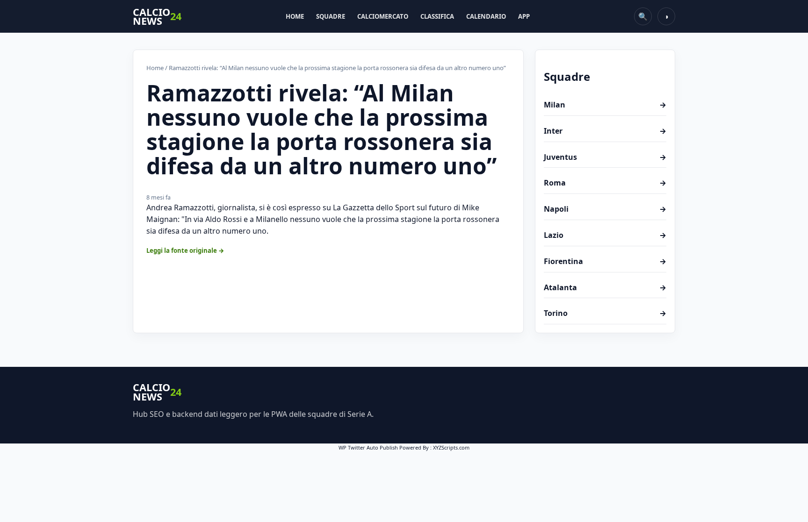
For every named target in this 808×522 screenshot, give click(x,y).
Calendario (486, 16)
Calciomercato (382, 16)
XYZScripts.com (451, 447)
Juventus (605, 157)
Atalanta (605, 287)
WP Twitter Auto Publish (368, 447)
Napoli (605, 209)
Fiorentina (605, 261)
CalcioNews (157, 16)
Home (295, 16)
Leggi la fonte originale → (185, 250)
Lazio (605, 235)
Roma (605, 183)
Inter (605, 131)
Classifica (437, 16)
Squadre (330, 16)
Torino (605, 313)
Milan (605, 105)
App (524, 16)
